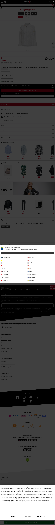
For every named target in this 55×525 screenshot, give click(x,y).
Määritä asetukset (42, 516)
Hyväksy (13, 516)
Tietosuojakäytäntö (21, 501)
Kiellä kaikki (27, 516)
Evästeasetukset (40, 500)
